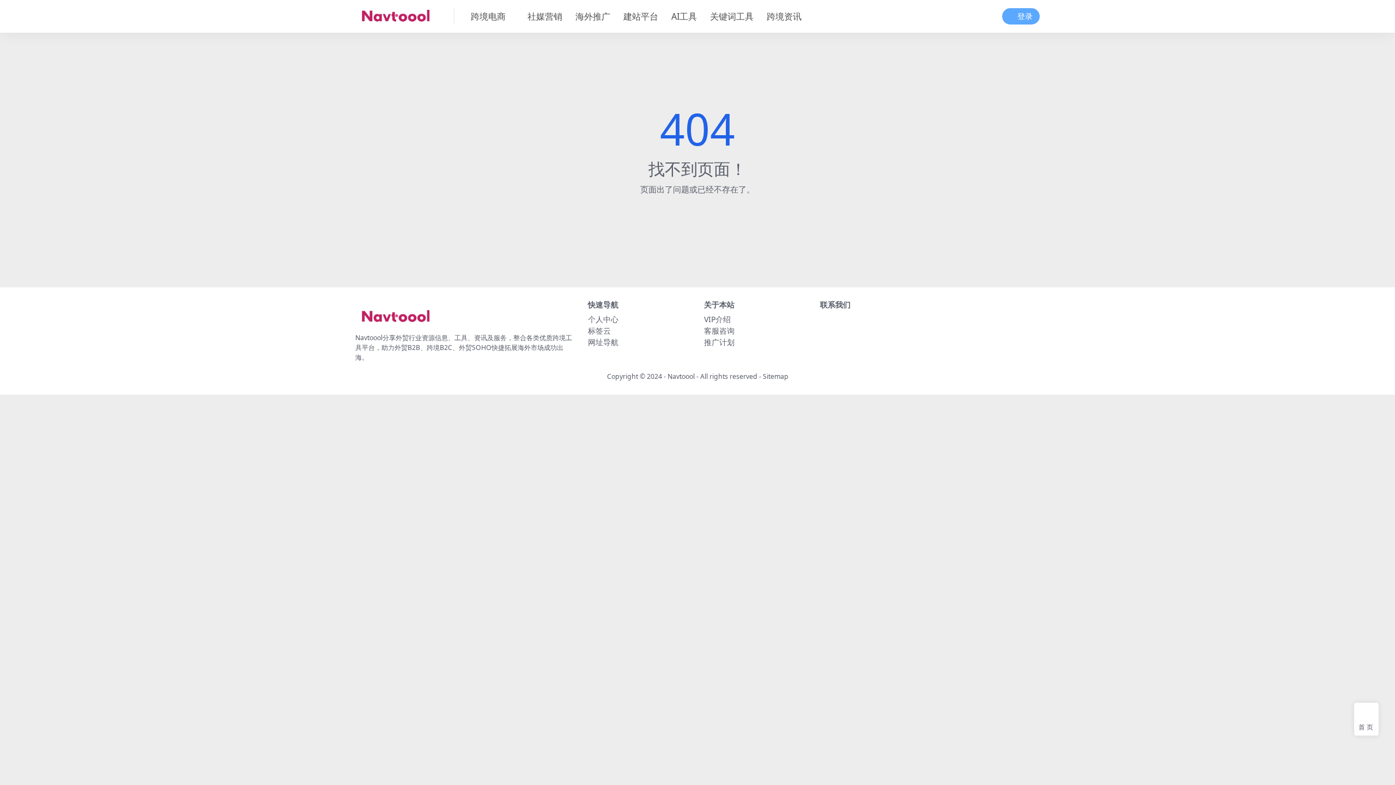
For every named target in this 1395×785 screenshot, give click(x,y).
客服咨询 (719, 330)
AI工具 (684, 16)
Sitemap (776, 376)
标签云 (599, 330)
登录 (1025, 17)
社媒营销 (544, 16)
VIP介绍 (717, 319)
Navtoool (681, 376)
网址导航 (603, 342)
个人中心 (603, 319)
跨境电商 (488, 16)
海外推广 (592, 16)
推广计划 (719, 342)
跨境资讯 (784, 16)
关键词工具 (732, 16)
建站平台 (640, 16)
